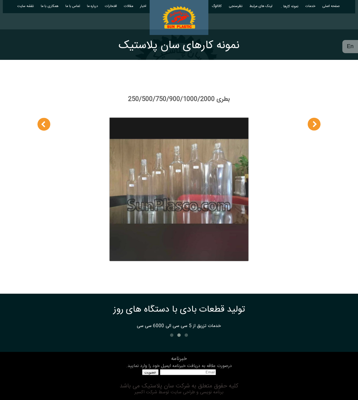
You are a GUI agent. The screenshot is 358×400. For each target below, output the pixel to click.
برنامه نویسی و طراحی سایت (196, 392)
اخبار (143, 6)
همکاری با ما (49, 6)
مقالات (128, 6)
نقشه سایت (25, 6)
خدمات (310, 6)
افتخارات (111, 6)
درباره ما (92, 6)
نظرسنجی (235, 6)
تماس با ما (72, 6)
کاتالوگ (217, 6)
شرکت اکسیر (146, 392)
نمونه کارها (290, 7)
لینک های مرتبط (260, 6)
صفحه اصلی (331, 6)
